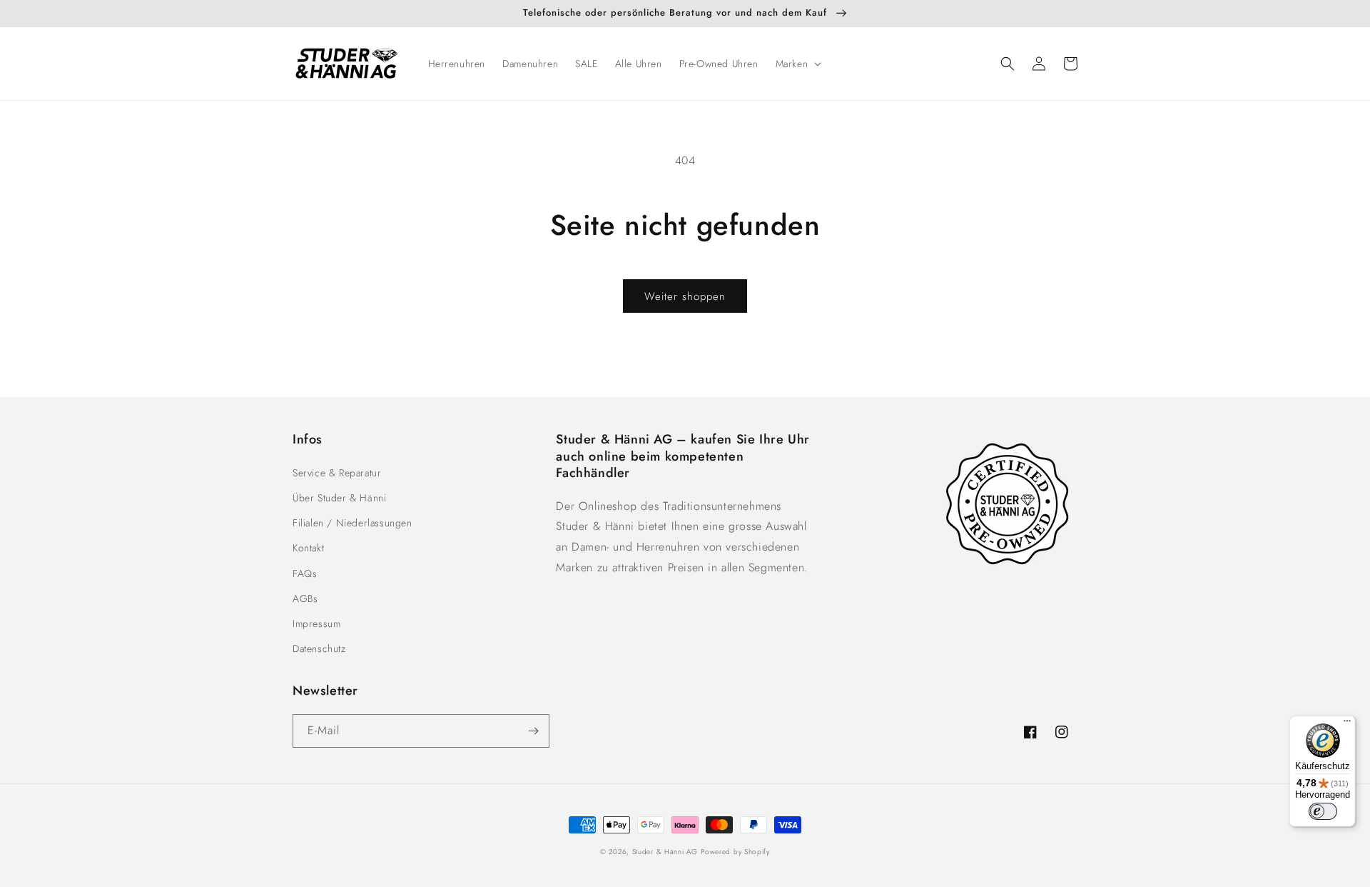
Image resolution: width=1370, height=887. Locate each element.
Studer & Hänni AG (665, 851)
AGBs (305, 598)
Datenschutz (319, 648)
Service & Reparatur (337, 473)
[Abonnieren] (533, 731)
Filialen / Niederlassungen (352, 523)
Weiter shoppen (685, 296)
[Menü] (1347, 724)
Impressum (316, 623)
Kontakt (308, 548)
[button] (797, 64)
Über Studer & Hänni (339, 498)
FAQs (305, 573)
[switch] (1323, 811)
